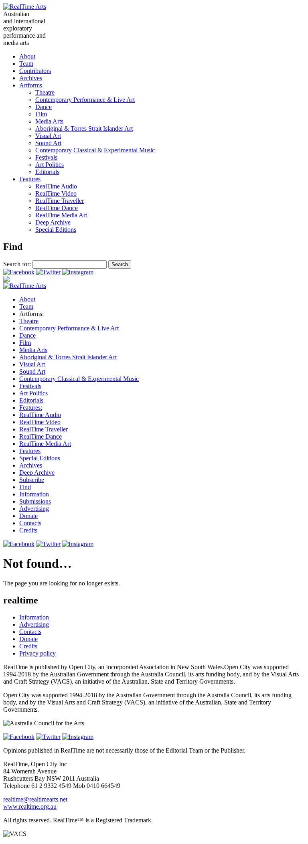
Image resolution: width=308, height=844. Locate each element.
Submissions (35, 501)
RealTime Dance (56, 207)
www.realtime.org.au (30, 806)
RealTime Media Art (61, 215)
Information (34, 494)
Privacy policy (37, 653)
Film (41, 114)
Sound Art (48, 143)
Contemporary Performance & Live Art (85, 99)
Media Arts (49, 121)
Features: (30, 407)
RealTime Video (56, 193)
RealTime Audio (56, 186)
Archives (30, 78)
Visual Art (48, 135)
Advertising (34, 508)
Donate (28, 515)
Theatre (45, 92)
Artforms (30, 85)
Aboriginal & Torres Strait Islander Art (84, 128)
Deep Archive (53, 222)
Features (30, 179)
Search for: (17, 264)
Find (25, 487)
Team (26, 63)
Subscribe (31, 479)
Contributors (35, 70)
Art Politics (49, 164)
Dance (43, 106)
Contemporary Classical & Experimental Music (95, 150)
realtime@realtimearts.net (35, 799)
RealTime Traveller (59, 200)
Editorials (47, 171)
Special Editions (55, 229)
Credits (28, 530)
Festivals (46, 157)
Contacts (30, 523)
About (27, 56)
